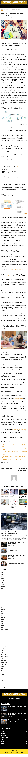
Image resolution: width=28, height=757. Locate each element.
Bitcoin (2, 580)
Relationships (4, 662)
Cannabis (3, 586)
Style (2, 670)
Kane (3, 17)
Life (1, 640)
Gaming (2, 621)
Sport (2, 668)
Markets (3, 648)
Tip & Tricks (3, 675)
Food (2, 613)
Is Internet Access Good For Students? (13, 496)
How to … (3, 631)
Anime (2, 574)
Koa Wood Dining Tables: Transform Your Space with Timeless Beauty (16, 556)
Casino (2, 590)
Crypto (2, 595)
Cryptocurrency (4, 597)
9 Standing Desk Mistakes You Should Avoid (22, 470)
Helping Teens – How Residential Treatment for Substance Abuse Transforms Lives (17, 562)
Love (2, 642)
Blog (2, 582)
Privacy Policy (19, 754)
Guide (2, 623)
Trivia (2, 681)
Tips (2, 677)
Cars (2, 588)
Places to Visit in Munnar (7, 468)
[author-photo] (14, 478)
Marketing (3, 646)
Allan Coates (3, 535)
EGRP (17, 166)
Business (3, 584)
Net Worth (3, 654)
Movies (2, 650)
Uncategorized (4, 683)
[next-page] (14, 510)
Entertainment (4, 601)
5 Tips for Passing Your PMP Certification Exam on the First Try (23, 496)
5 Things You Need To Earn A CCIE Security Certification (13, 506)
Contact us (14, 750)
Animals (2, 572)
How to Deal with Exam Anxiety (4, 506)
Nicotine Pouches (5, 656)
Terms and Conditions (10, 754)
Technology (3, 672)
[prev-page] (13, 510)
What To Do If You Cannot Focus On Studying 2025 (23, 506)
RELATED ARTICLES (8, 486)
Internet (3, 634)
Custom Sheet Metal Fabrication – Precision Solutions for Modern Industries (12, 532)
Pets (2, 658)
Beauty (2, 578)
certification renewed (18, 398)
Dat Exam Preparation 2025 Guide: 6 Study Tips (4, 496)
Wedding (3, 687)
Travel (2, 679)
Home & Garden (4, 629)
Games (2, 619)
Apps (2, 576)
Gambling (3, 617)
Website (2, 685)
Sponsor (2, 666)
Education (3, 599)
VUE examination (4, 233)
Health (2, 625)
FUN (1, 615)
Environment (3, 603)
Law (4, 9)
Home (2, 9)
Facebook (3, 605)
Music (2, 652)
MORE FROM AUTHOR (18, 486)
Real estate (3, 660)
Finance (2, 611)
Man (2, 644)
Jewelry (2, 636)
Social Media (3, 664)
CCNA (5, 462)
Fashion (2, 607)
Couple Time (3, 593)
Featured (3, 609)
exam (8, 462)
